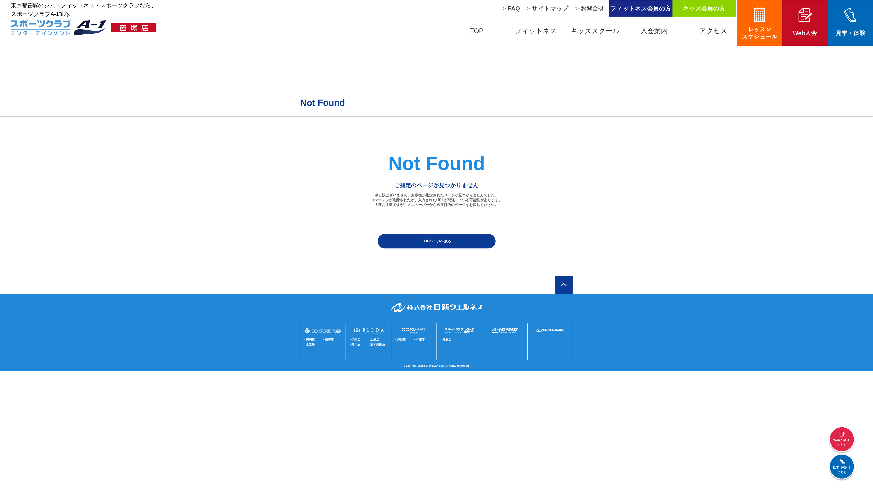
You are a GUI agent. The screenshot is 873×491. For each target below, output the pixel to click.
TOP (477, 31)
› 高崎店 (328, 339)
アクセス (713, 31)
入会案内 (654, 31)
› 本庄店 (419, 339)
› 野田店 (355, 344)
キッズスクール (595, 31)
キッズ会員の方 (704, 8)
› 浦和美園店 (377, 344)
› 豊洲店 (309, 339)
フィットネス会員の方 (640, 8)
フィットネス (536, 31)
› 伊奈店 (355, 339)
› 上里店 (309, 344)
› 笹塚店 (446, 339)
